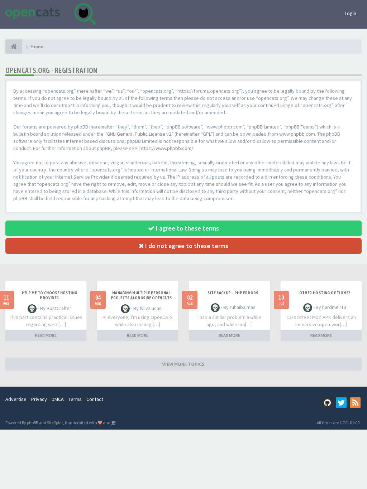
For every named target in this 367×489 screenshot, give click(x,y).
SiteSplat (55, 422)
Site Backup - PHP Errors (233, 292)
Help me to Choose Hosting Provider (49, 295)
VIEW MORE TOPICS (183, 364)
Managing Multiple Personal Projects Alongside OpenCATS (141, 295)
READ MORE (46, 335)
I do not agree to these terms (186, 246)
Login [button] (350, 13)
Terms (75, 399)
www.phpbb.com (297, 134)
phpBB (32, 422)
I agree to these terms (186, 228)
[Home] (13, 46)
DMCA (58, 399)
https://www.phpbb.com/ (166, 148)
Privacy (39, 399)
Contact (94, 399)
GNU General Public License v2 (139, 134)
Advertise (16, 399)
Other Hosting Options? (325, 292)
